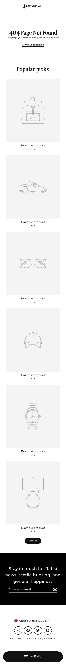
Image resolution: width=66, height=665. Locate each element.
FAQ (29, 638)
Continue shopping (33, 45)
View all (33, 540)
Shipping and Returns (45, 638)
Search (21, 638)
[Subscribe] (54, 589)
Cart (12, 638)
